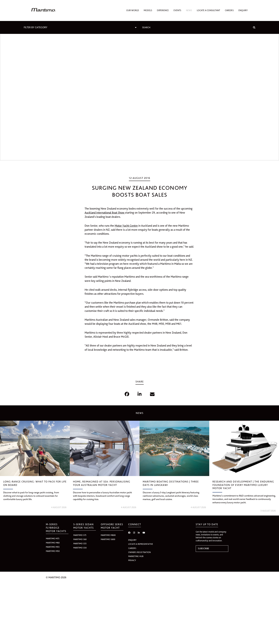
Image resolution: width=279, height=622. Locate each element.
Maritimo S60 (80, 539)
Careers (229, 10)
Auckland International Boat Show (105, 212)
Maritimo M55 (53, 547)
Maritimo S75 (79, 535)
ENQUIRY (132, 540)
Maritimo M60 (53, 543)
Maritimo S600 (108, 539)
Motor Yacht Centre (126, 225)
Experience (163, 10)
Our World (132, 10)
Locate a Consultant (208, 10)
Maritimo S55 (80, 543)
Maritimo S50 (80, 548)
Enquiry (243, 10)
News (189, 10)
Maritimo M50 (53, 551)
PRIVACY (132, 560)
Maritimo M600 (108, 535)
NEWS (139, 413)
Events (177, 10)
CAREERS (132, 548)
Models (148, 10)
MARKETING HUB (135, 556)
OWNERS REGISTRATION (139, 552)
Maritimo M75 (52, 538)
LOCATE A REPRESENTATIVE (140, 544)
